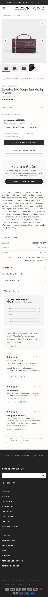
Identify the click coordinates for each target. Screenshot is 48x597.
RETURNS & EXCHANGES (12, 561)
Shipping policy (24, 584)
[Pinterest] (14, 483)
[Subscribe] (43, 475)
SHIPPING (6, 556)
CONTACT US (7, 546)
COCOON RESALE (9, 516)
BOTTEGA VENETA (22, 15)
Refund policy (35, 580)
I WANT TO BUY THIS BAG (24, 181)
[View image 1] (6, 68)
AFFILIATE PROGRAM (10, 527)
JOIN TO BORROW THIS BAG (24, 142)
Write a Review (13, 439)
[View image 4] (32, 68)
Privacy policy (22, 580)
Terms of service (9, 584)
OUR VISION (7, 502)
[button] (3, 8)
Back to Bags (9, 15)
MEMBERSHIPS (8, 507)
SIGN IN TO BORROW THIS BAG (24, 151)
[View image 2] (15, 68)
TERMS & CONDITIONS (11, 566)
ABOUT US (6, 497)
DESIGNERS (7, 512)
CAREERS (6, 522)
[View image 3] (24, 68)
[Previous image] (5, 41)
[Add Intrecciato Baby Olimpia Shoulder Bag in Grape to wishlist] (42, 23)
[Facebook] (3, 483)
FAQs (4, 551)
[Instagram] (8, 483)
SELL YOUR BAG (9, 541)
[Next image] (42, 41)
